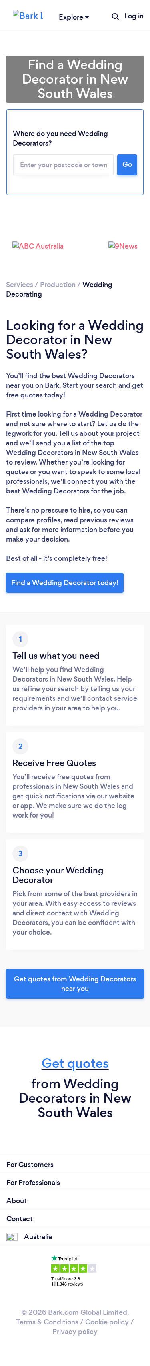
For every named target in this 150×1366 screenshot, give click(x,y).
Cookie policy (107, 1322)
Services (19, 284)
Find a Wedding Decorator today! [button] (64, 583)
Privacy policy (75, 1331)
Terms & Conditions (47, 1322)
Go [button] (127, 164)
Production (58, 284)
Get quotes (75, 1063)
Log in (134, 16)
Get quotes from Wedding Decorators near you (75, 983)
